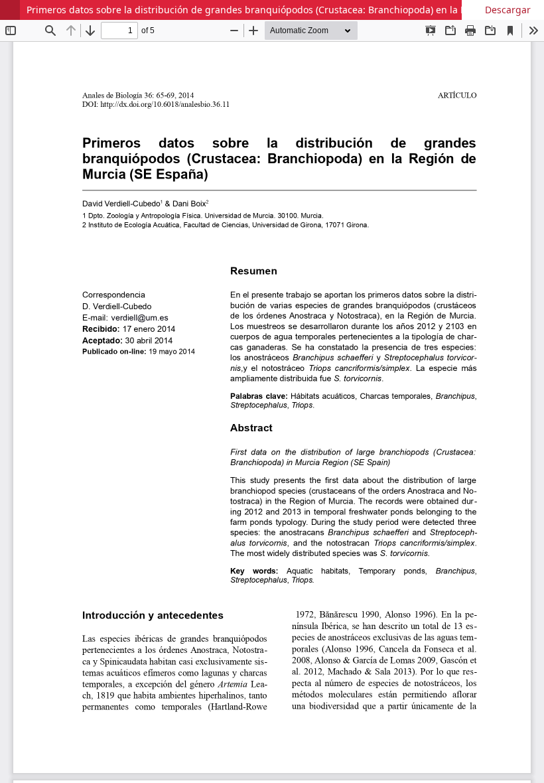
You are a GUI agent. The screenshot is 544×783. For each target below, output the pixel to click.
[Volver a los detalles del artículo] (10, 10)
